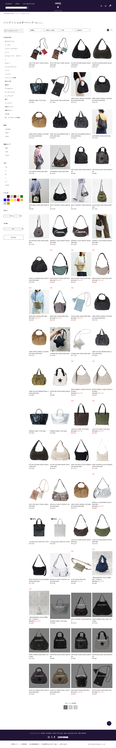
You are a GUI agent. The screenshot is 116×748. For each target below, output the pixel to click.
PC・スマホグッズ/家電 (12, 117)
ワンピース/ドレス (11, 66)
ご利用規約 (24, 744)
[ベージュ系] (18, 196)
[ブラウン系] (15, 196)
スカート (8, 63)
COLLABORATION (29, 3)
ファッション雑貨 (10, 77)
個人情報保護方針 (35, 744)
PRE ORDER (82, 733)
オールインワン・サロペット (13, 57)
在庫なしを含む (50, 30)
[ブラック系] (8, 196)
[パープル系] (8, 200)
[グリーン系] (21, 196)
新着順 (32, 30)
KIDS (7, 136)
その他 (7, 114)
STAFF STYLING (57, 733)
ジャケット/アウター (11, 48)
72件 (62, 30)
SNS (65, 733)
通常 (6, 148)
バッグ (7, 70)
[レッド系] (18, 200)
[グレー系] (11, 196)
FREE (7, 185)
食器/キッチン (9, 106)
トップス (8, 45)
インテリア (8, 103)
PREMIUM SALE (35, 733)
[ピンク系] (15, 200)
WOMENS (8, 3)
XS (6, 167)
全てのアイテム (10, 41)
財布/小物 (8, 81)
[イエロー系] (11, 200)
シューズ (8, 74)
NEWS (43, 733)
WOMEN (8, 129)
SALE (7, 155)
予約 (6, 151)
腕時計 (7, 85)
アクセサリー (9, 88)
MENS (17, 3)
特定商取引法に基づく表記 (49, 744)
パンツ (7, 52)
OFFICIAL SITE (72, 733)
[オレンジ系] (21, 200)
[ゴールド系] (8, 203)
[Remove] (5, 31)
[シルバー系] (5, 203)
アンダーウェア (10, 92)
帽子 (6, 99)
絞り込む (13, 237)
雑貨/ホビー (8, 110)
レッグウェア (9, 96)
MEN (7, 133)
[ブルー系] (5, 200)
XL (6, 181)
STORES (48, 733)
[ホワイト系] (5, 196)
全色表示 (79, 30)
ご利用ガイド (14, 744)
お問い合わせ (63, 744)
